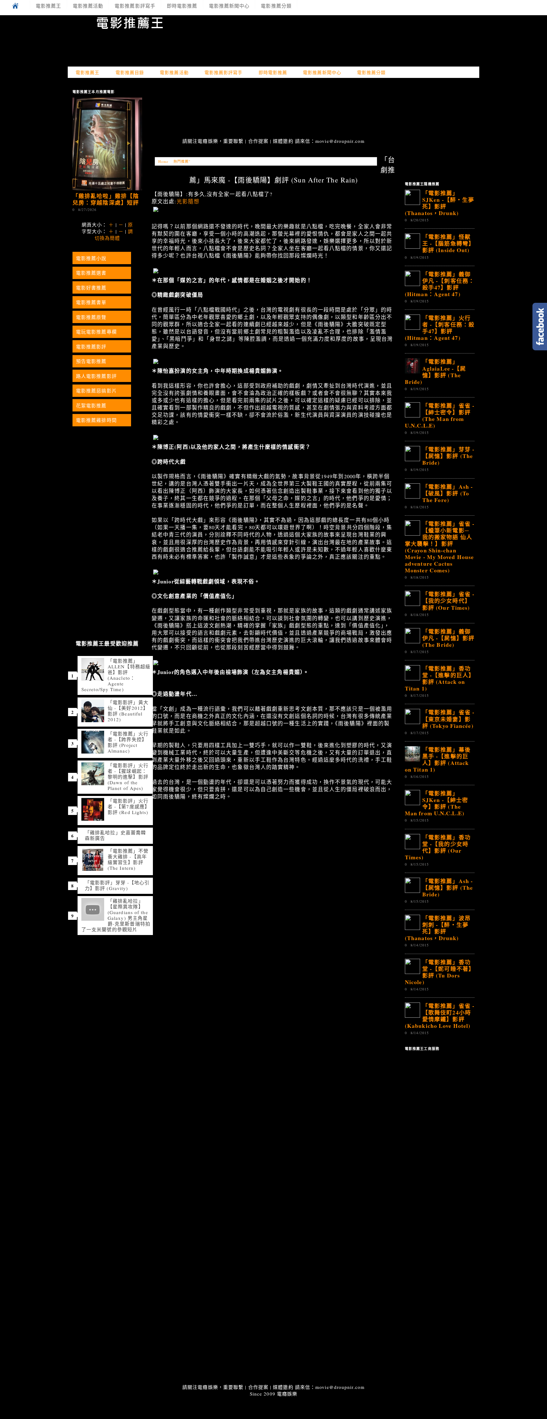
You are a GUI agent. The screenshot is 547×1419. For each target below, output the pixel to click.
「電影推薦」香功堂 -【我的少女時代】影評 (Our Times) (438, 847)
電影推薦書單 (91, 302)
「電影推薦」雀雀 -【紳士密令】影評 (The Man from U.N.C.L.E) (440, 415)
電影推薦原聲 (91, 317)
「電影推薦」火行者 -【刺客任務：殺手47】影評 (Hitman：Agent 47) (440, 328)
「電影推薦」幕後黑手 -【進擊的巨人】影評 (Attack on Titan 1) (438, 759)
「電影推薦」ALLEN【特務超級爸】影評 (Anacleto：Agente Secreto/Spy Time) (115, 675)
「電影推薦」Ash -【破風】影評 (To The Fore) (447, 493)
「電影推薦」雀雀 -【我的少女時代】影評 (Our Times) (448, 600)
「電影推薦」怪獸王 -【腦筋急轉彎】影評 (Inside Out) (448, 243)
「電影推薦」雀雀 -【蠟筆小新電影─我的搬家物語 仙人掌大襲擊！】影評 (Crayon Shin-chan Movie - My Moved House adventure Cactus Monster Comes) (440, 546)
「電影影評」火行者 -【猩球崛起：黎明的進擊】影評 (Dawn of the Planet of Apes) (128, 776)
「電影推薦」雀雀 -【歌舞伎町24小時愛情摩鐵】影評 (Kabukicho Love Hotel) (440, 1016)
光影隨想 (188, 201)
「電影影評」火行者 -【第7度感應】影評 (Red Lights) (129, 806)
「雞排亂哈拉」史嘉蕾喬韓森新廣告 (115, 835)
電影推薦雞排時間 (96, 420)
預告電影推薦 (91, 361)
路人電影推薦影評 (96, 376)
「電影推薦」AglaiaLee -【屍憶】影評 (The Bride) (435, 371)
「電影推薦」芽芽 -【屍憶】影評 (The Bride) (448, 456)
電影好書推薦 (91, 287)
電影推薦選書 (91, 273)
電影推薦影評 (91, 346)
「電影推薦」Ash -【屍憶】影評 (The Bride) (447, 887)
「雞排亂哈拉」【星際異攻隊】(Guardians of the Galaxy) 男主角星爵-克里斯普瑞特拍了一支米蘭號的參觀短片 (115, 915)
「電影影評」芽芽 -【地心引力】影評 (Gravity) (117, 885)
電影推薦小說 (91, 258)
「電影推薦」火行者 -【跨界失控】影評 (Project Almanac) (128, 742)
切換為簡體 (107, 238)
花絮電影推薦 (91, 405)
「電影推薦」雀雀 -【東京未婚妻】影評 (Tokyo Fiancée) (448, 718)
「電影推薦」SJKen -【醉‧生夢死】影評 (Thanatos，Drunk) (439, 203)
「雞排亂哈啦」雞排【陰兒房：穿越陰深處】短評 (105, 199)
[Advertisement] (273, 108)
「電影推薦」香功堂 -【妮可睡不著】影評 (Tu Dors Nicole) (440, 972)
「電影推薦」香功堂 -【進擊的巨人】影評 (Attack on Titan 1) (440, 678)
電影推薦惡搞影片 (96, 390)
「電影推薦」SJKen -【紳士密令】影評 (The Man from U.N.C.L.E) (436, 803)
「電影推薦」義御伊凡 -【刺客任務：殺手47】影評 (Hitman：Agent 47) (440, 284)
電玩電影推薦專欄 (96, 331)
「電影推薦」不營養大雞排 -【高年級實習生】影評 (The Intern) (128, 859)
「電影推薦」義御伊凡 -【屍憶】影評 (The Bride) (448, 638)
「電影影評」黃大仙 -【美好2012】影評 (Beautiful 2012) (128, 710)
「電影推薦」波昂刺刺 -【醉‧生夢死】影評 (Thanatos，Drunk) (438, 928)
